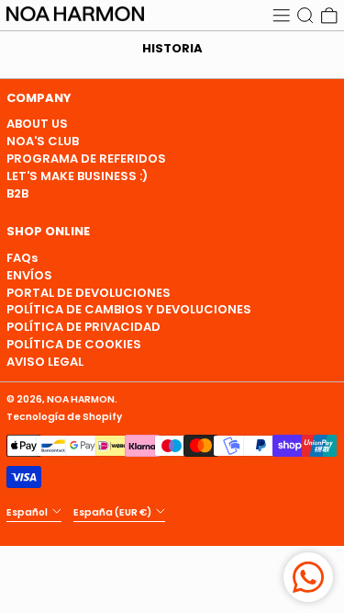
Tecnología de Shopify (64, 417)
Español (28, 512)
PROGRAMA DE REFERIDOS (86, 158)
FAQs (22, 258)
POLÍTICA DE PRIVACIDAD (83, 326)
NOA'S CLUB (42, 141)
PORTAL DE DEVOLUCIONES (88, 292)
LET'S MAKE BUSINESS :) (77, 176)
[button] (305, 15)
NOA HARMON (81, 399)
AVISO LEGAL (44, 361)
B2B (17, 193)
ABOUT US (37, 123)
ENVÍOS (29, 275)
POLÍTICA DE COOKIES (73, 344)
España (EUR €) (113, 512)
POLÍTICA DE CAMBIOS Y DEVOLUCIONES (128, 309)
